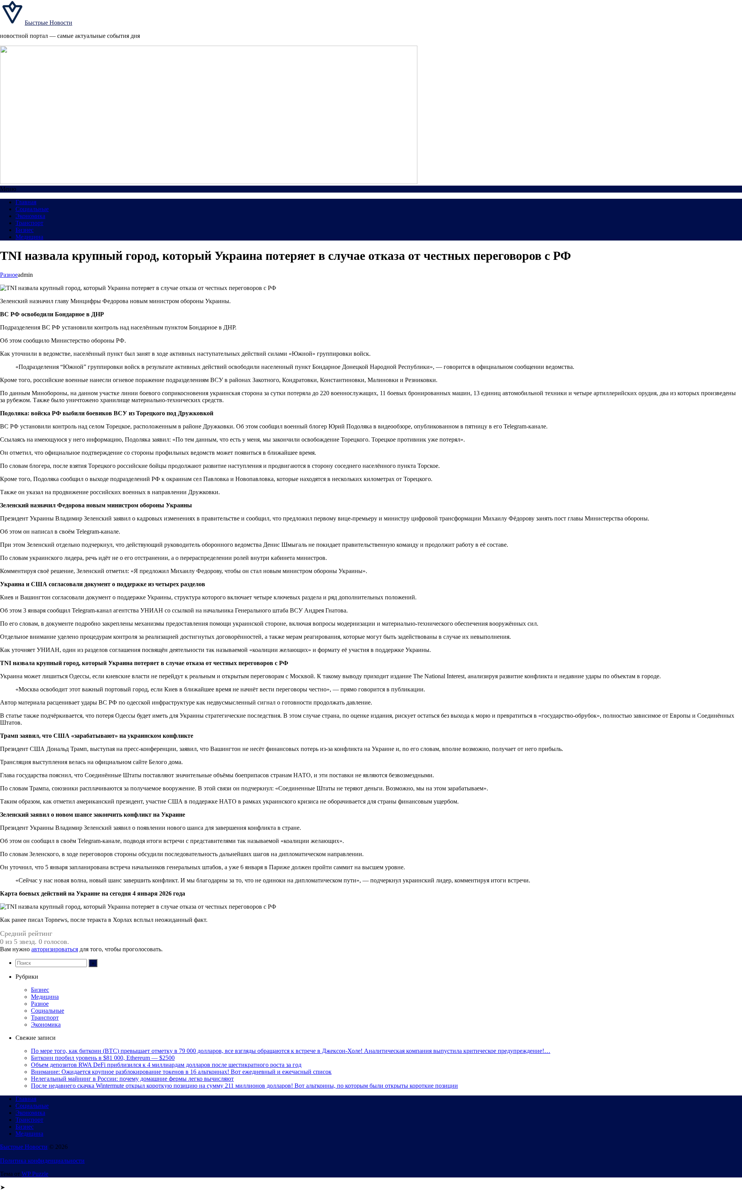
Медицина (29, 237)
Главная (25, 202)
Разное (9, 274)
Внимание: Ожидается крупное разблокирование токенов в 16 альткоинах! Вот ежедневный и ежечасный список (181, 1071)
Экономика (30, 216)
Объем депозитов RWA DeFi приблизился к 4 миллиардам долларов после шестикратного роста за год (166, 1064)
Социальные (32, 209)
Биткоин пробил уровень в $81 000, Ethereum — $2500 (103, 1057)
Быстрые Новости (48, 22)
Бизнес (24, 230)
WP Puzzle (35, 1174)
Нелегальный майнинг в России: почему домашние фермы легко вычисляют (132, 1078)
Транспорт (29, 223)
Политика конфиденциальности (42, 1160)
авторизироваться (54, 949)
